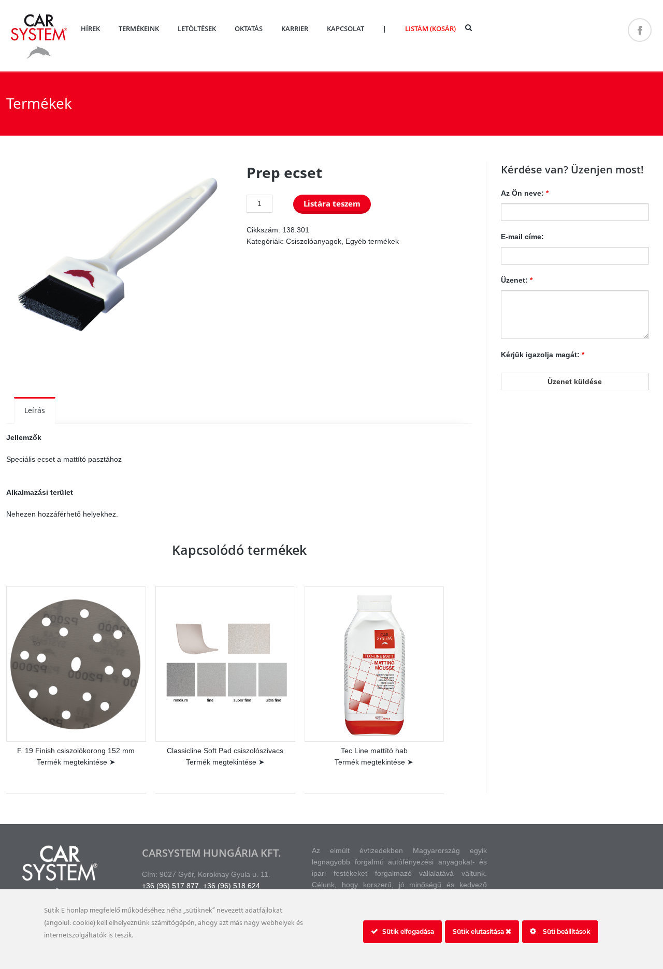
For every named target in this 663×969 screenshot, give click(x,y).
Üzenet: (516, 280)
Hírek (90, 28)
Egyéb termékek (372, 241)
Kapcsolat (345, 28)
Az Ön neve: (525, 193)
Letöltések (197, 28)
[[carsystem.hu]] (38, 58)
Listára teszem (332, 203)
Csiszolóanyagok (313, 241)
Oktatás (249, 28)
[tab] (34, 410)
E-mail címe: (522, 236)
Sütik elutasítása (479, 931)
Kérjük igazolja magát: (542, 354)
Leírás (34, 410)
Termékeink (139, 28)
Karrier (294, 28)
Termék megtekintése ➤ (76, 762)
